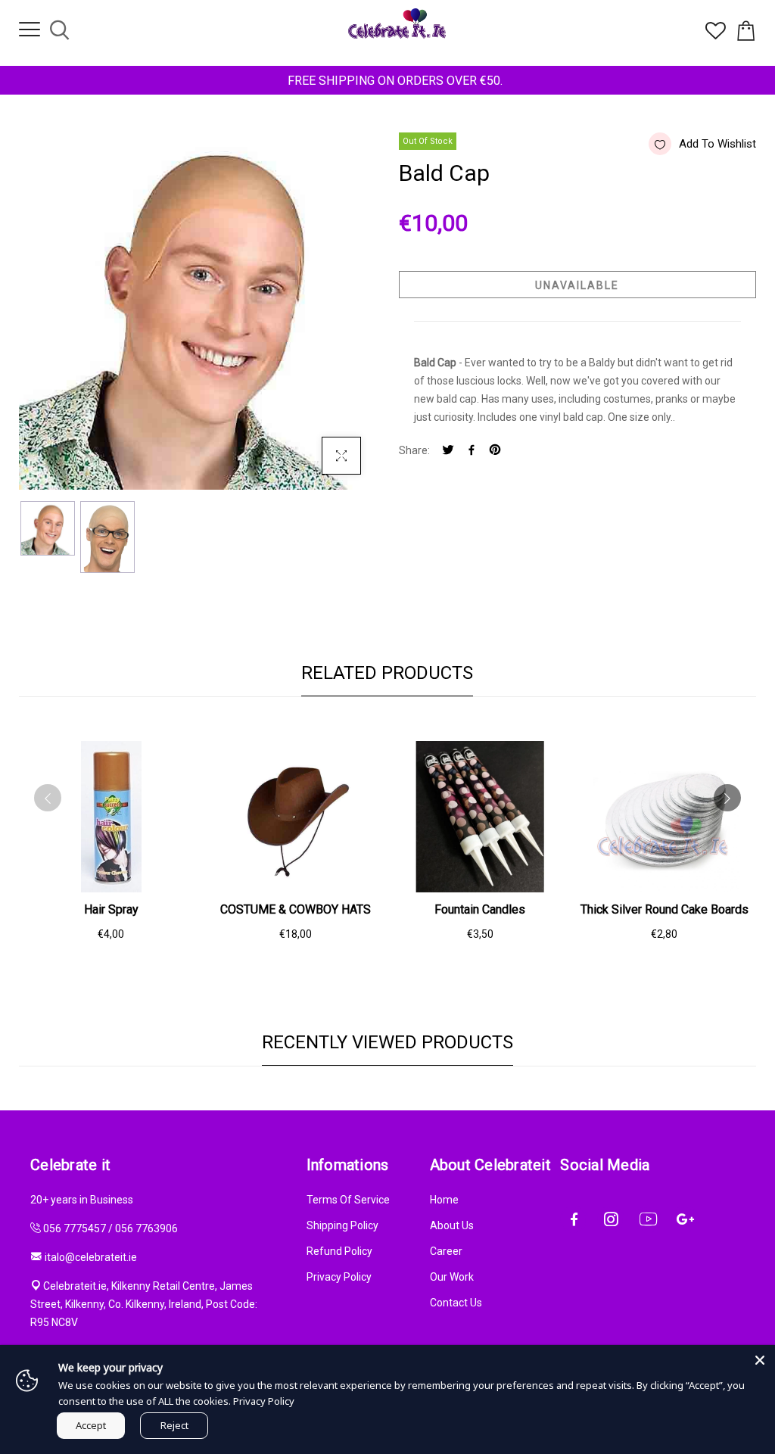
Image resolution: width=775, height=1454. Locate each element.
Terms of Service (348, 1200)
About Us (452, 1225)
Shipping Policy (342, 1225)
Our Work (452, 1277)
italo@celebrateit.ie (91, 1257)
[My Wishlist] (715, 36)
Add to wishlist (717, 144)
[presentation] (47, 797)
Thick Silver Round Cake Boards (664, 909)
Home (444, 1200)
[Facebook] (471, 450)
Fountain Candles (479, 909)
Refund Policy (339, 1251)
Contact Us (456, 1303)
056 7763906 (146, 1228)
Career (446, 1251)
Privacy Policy (339, 1277)
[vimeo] (495, 450)
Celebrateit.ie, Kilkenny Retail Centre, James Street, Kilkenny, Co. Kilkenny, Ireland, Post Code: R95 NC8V (143, 1304)
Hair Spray (111, 909)
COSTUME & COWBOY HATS (295, 909)
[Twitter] (448, 450)
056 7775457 (74, 1228)
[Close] (759, 1360)
